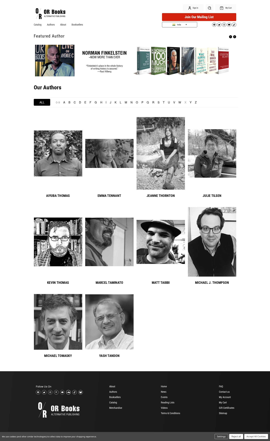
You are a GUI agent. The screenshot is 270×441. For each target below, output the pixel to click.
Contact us (224, 391)
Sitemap (223, 413)
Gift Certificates (226, 407)
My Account (225, 397)
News (163, 391)
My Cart (223, 402)
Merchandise (115, 407)
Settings (221, 436)
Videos (164, 407)
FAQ (221, 386)
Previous (230, 36)
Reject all (236, 436)
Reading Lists (167, 402)
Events (164, 397)
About (63, 24)
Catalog (37, 24)
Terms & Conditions (170, 413)
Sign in (195, 8)
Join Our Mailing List (199, 17)
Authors (51, 24)
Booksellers (77, 24)
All (42, 102)
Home (164, 386)
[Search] (209, 8)
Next (234, 36)
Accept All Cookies (256, 436)
